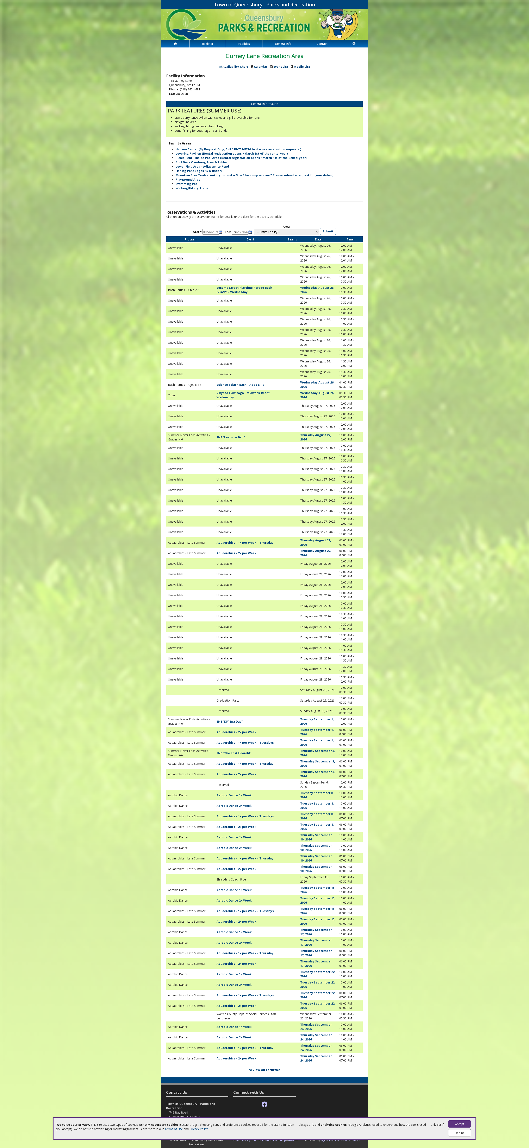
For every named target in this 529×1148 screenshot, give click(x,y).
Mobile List (302, 67)
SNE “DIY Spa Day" (230, 721)
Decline (460, 1133)
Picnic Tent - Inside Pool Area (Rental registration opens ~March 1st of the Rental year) (241, 158)
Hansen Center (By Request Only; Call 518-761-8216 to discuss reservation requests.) (238, 149)
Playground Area (188, 179)
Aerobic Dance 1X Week (234, 795)
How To (293, 1140)
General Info (283, 44)
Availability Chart (235, 67)
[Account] (354, 43)
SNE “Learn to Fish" (231, 437)
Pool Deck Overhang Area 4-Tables (202, 162)
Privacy (246, 1140)
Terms (235, 1140)
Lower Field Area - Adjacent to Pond (202, 166)
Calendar (260, 67)
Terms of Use (173, 1129)
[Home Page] (175, 43)
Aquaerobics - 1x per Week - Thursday (245, 542)
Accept (459, 1124)
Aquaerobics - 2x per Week (236, 553)
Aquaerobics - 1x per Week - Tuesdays (245, 742)
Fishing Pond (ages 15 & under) (199, 171)
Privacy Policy (198, 1129)
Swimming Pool (187, 184)
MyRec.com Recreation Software (340, 1140)
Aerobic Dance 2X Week (234, 806)
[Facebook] (264, 1105)
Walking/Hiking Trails (192, 188)
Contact (322, 44)
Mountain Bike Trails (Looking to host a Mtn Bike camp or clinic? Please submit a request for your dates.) (255, 175)
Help (283, 1140)
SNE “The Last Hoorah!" (234, 753)
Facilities (244, 44)
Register (207, 44)
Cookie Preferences (265, 1140)
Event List (280, 67)
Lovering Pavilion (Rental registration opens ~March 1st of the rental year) (232, 153)
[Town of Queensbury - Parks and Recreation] (264, 24)
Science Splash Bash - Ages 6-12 (240, 385)
